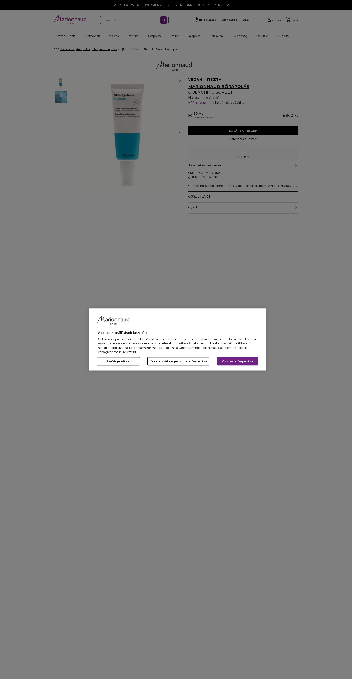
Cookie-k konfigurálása (118, 361)
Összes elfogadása (237, 361)
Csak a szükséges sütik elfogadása (178, 361)
